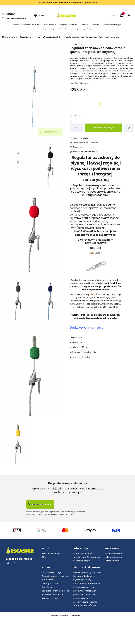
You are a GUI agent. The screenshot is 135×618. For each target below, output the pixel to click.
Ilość (72, 121)
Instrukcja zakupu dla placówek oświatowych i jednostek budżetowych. (85, 591)
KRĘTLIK (95, 248)
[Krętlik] (96, 275)
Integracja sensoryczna (29, 37)
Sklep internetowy (64, 615)
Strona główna (8, 37)
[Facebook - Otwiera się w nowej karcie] (7, 563)
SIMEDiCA (78, 44)
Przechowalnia (112, 560)
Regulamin (47, 587)
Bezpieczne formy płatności (87, 572)
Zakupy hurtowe (50, 583)
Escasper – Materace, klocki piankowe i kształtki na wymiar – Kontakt (55, 594)
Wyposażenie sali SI (51, 37)
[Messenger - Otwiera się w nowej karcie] (14, 563)
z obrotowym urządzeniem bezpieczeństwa (95, 241)
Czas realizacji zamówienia (86, 583)
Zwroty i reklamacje (51, 572)
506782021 (10, 14)
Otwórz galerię (53, 131)
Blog (44, 557)
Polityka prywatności (83, 553)
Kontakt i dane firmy (52, 553)
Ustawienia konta (113, 557)
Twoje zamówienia (114, 553)
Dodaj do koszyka (105, 127)
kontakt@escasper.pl (15, 18)
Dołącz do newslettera (40, 504)
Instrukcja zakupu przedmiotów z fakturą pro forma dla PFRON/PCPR (86, 602)
